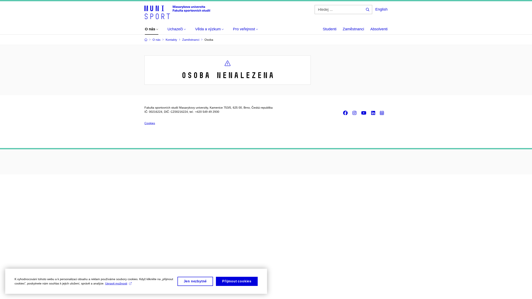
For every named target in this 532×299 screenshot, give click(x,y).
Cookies (149, 123)
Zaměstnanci (353, 29)
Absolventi (379, 29)
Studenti (329, 29)
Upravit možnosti (116, 283)
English (381, 9)
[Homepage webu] (177, 12)
